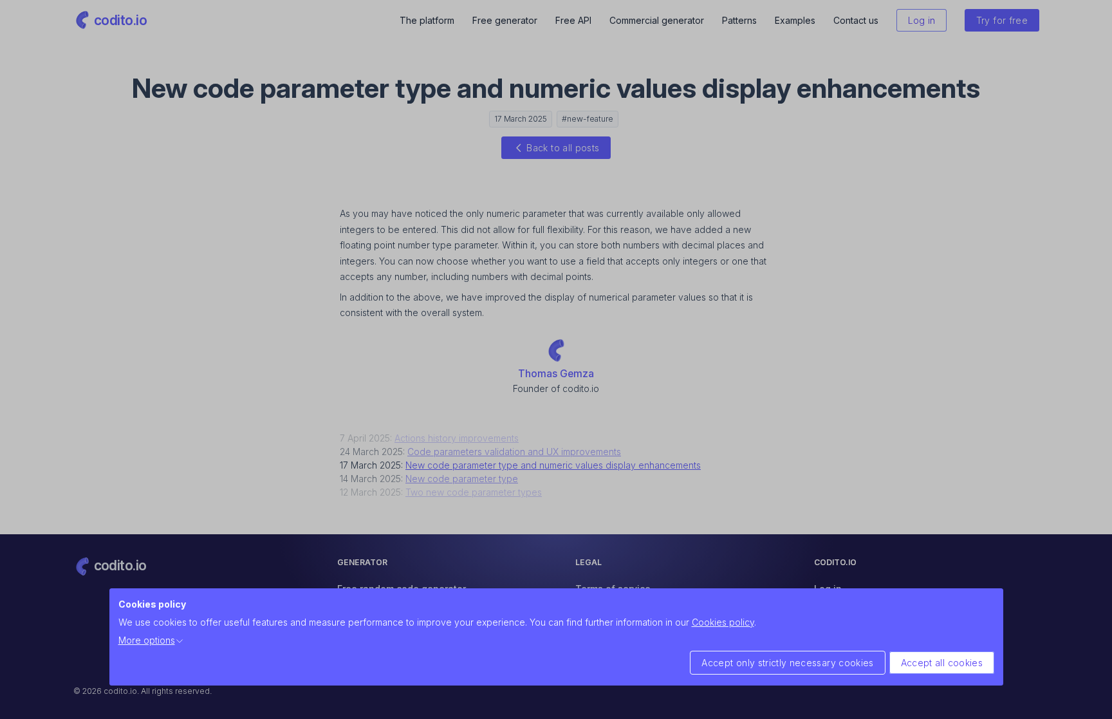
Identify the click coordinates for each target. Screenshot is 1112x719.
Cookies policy (723, 622)
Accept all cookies (942, 662)
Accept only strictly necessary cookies (787, 662)
